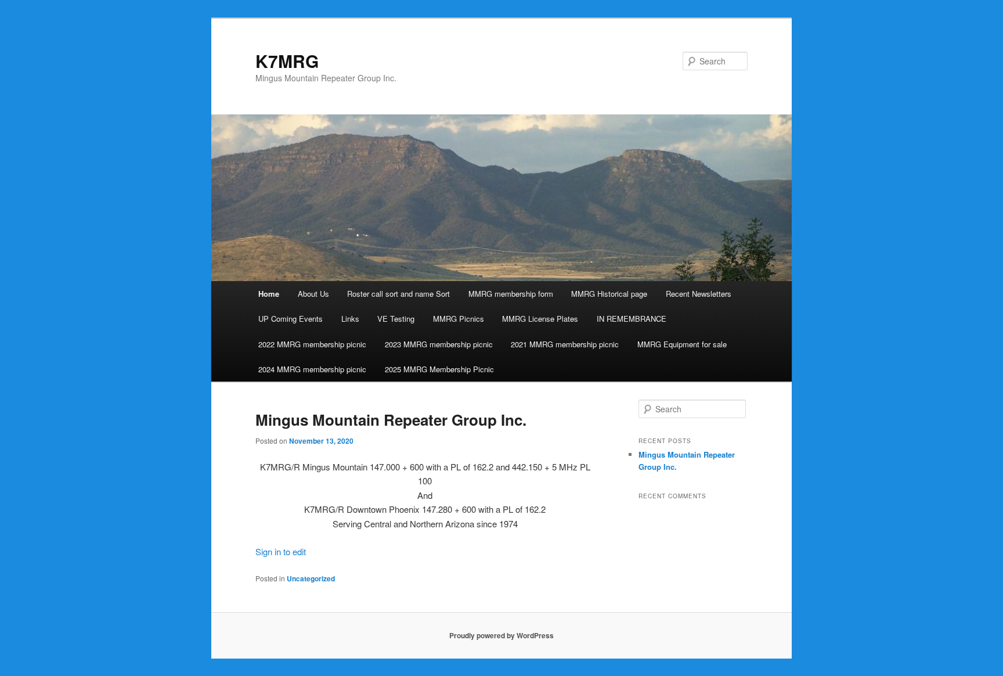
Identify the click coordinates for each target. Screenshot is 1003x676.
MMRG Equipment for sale (682, 344)
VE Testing (395, 318)
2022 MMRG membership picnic (312, 344)
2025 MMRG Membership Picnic (439, 369)
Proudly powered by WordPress (501, 635)
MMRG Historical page (609, 293)
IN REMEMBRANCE (631, 318)
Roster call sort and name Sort (398, 293)
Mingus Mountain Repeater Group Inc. (390, 419)
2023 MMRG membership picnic (439, 344)
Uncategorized (311, 578)
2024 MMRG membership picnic (312, 369)
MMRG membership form (510, 293)
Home (268, 293)
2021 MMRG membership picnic (565, 344)
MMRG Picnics (458, 318)
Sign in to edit (280, 551)
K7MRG (287, 60)
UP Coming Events (290, 318)
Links (350, 318)
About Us (313, 293)
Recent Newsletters (698, 293)
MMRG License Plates (540, 318)
